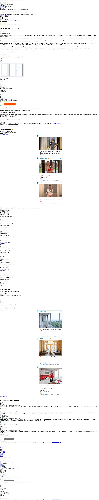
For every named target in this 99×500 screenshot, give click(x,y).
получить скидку (3, 122)
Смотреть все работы (4, 396)
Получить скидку (3, 463)
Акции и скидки (3, 25)
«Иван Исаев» (10, 462)
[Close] (0, 479)
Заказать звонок (3, 441)
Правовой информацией (56, 123)
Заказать (1, 98)
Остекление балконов (4, 19)
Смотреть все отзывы (4, 134)
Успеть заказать (3, 475)
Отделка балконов (3, 21)
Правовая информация (4, 461)
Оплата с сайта (3, 460)
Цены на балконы (3, 22)
